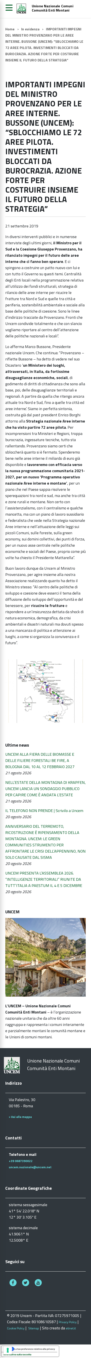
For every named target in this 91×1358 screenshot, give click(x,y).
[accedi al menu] (9, 7)
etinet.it (71, 1328)
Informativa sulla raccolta (17, 1354)
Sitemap (33, 1328)
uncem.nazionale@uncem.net (30, 1167)
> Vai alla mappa (20, 1116)
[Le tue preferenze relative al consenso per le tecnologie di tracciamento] (8, 1350)
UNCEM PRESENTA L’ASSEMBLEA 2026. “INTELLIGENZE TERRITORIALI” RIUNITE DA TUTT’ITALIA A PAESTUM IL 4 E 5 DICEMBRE (43, 879)
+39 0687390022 (20, 1160)
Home (10, 29)
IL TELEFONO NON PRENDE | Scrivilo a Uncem (44, 811)
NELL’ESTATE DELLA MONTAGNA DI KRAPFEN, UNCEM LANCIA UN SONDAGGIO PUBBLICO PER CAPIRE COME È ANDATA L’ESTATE (45, 788)
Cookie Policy (16, 1328)
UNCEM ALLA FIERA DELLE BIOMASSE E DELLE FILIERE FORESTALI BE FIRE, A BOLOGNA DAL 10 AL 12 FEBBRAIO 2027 (39, 760)
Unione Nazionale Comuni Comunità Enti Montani (52, 8)
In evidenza (30, 29)
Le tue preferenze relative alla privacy (34, 1349)
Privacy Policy (68, 1322)
